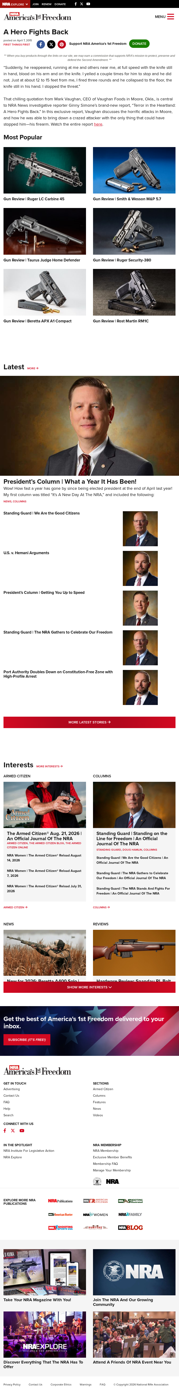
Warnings (86, 1384)
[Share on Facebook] (40, 42)
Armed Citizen (17, 776)
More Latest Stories (108, 722)
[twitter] (51, 42)
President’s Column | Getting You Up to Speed (44, 593)
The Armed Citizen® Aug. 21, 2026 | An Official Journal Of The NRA (44, 836)
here (98, 124)
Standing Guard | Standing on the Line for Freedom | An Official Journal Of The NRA (131, 838)
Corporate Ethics (61, 1384)
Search (8, 1115)
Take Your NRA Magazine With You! (37, 1300)
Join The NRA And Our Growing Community (123, 1302)
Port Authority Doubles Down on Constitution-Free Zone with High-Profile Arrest (58, 674)
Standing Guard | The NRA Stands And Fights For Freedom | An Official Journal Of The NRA (133, 891)
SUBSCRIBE (27, 1039)
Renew (47, 4)
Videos (98, 1115)
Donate (60, 4)
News (7, 501)
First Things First (16, 44)
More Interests (47, 766)
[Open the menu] (170, 16)
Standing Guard (108, 850)
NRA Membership (105, 1150)
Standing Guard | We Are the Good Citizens (41, 513)
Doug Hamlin (132, 850)
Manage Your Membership (112, 1170)
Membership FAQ (105, 1163)
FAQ (6, 1102)
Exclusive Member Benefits (112, 1157)
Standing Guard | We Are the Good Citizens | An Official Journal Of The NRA (132, 860)
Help (6, 1108)
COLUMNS (150, 850)
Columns (19, 501)
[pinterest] (61, 42)
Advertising (11, 1089)
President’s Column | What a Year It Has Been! (69, 481)
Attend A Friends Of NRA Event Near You (132, 1362)
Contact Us (11, 1095)
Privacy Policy (12, 1384)
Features (99, 1102)
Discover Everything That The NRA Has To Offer (43, 1364)
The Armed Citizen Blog (46, 843)
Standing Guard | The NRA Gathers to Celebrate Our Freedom (57, 632)
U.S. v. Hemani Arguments (26, 553)
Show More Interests (109, 987)
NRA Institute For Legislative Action (28, 1150)
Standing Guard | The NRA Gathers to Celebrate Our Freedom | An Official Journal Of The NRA (132, 876)
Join (35, 4)
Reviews (101, 924)
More (31, 368)
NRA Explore (12, 1157)
